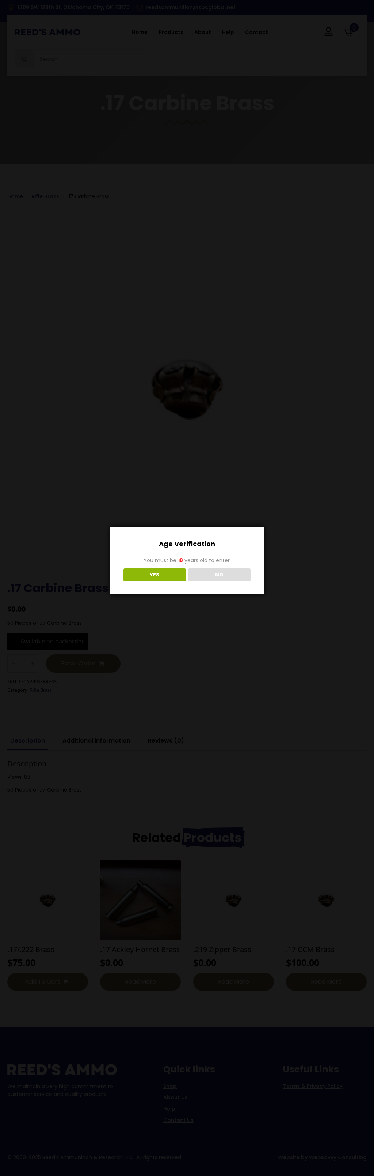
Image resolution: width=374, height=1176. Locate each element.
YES (154, 574)
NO (219, 574)
